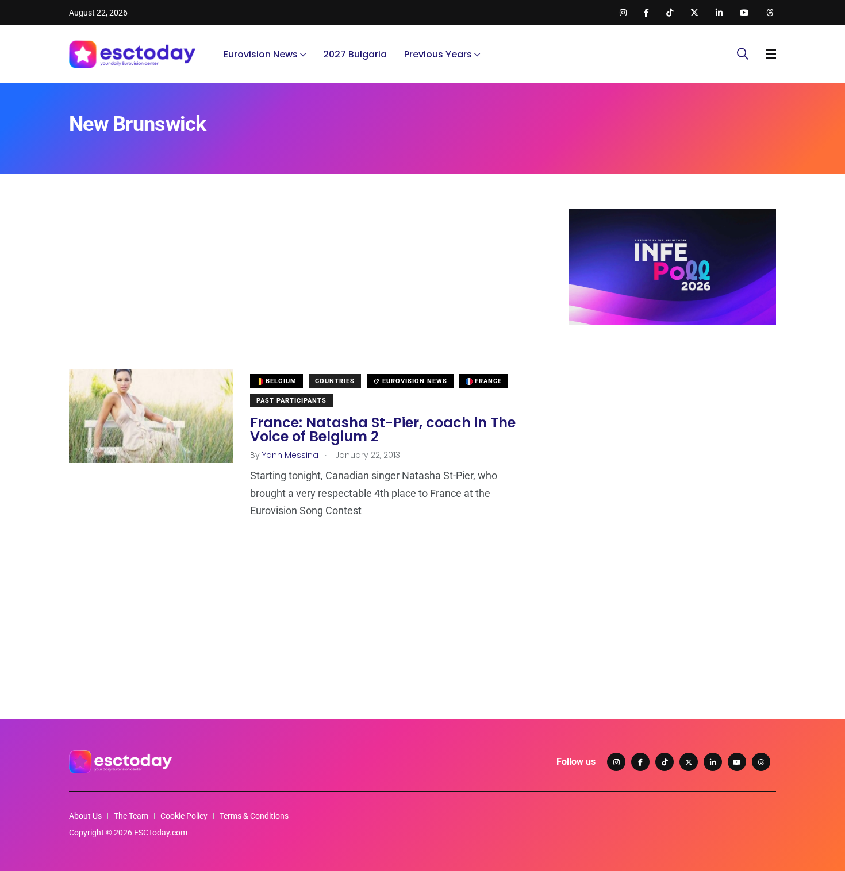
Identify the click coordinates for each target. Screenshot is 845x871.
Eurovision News (261, 54)
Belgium (280, 381)
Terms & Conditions (254, 815)
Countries (335, 381)
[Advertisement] (302, 289)
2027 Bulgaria (355, 54)
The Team (131, 815)
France (487, 381)
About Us (85, 815)
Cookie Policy (184, 815)
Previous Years (438, 54)
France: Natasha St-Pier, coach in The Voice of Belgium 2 (383, 429)
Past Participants (291, 400)
